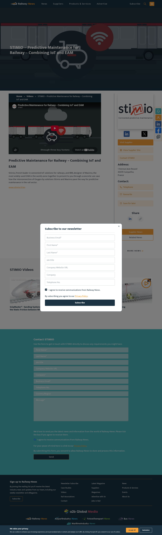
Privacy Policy (81, 296)
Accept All (132, 530)
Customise (146, 530)
